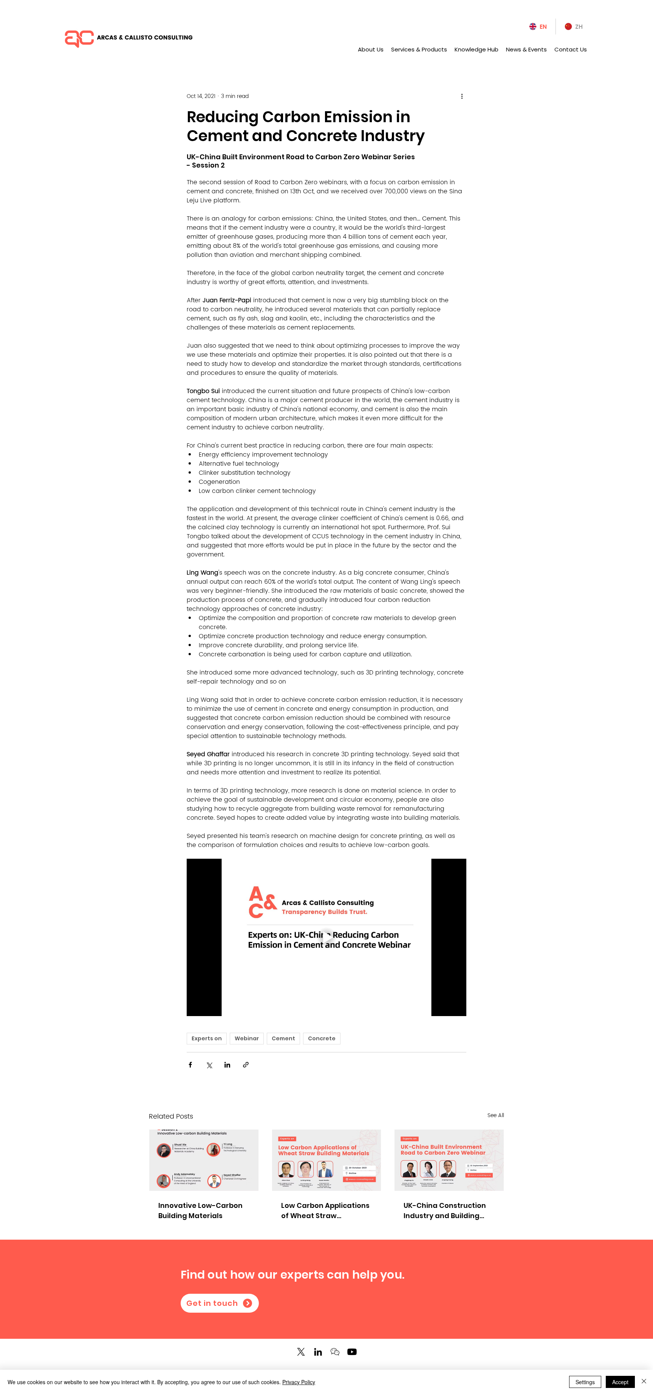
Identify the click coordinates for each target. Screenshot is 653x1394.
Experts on (207, 1038)
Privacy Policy (298, 1382)
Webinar (247, 1038)
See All (495, 1115)
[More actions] (461, 96)
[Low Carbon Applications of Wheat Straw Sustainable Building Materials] (326, 1160)
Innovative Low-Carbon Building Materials (200, 1210)
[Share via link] (245, 1064)
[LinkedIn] (318, 1351)
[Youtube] (352, 1351)
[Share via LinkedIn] (227, 1064)
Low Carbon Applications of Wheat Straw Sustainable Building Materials (325, 1211)
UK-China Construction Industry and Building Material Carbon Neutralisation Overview (447, 1211)
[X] (301, 1351)
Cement (283, 1038)
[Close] (643, 1382)
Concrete (322, 1038)
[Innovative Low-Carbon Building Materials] (203, 1160)
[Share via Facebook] (190, 1064)
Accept (620, 1382)
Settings (585, 1382)
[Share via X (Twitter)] (208, 1064)
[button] (335, 1351)
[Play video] (326, 937)
